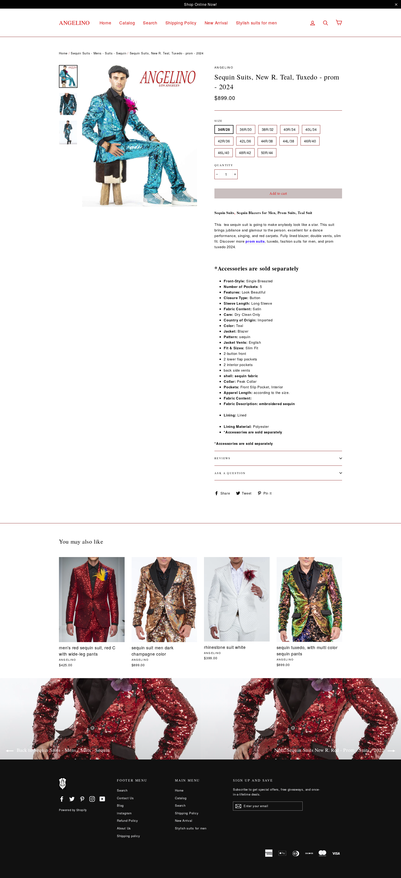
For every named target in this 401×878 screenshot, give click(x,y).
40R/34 (290, 129)
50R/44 (267, 152)
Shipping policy (128, 836)
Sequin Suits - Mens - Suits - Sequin (98, 53)
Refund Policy (127, 820)
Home (105, 23)
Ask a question (230, 473)
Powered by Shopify (73, 810)
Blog (120, 805)
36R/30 (246, 129)
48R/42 (245, 152)
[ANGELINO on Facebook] (62, 799)
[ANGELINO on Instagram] (92, 799)
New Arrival (216, 23)
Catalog (127, 23)
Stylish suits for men (256, 23)
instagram (124, 813)
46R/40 (310, 141)
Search (150, 23)
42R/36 (224, 141)
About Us (124, 828)
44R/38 (267, 141)
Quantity (223, 165)
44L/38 (288, 141)
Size (218, 120)
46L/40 (223, 152)
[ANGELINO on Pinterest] (82, 799)
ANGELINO (74, 22)
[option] (139, 136)
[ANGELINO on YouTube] (102, 799)
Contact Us (125, 798)
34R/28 (224, 129)
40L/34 (311, 129)
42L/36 (245, 141)
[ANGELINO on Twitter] (72, 799)
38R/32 (268, 129)
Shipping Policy (181, 23)
